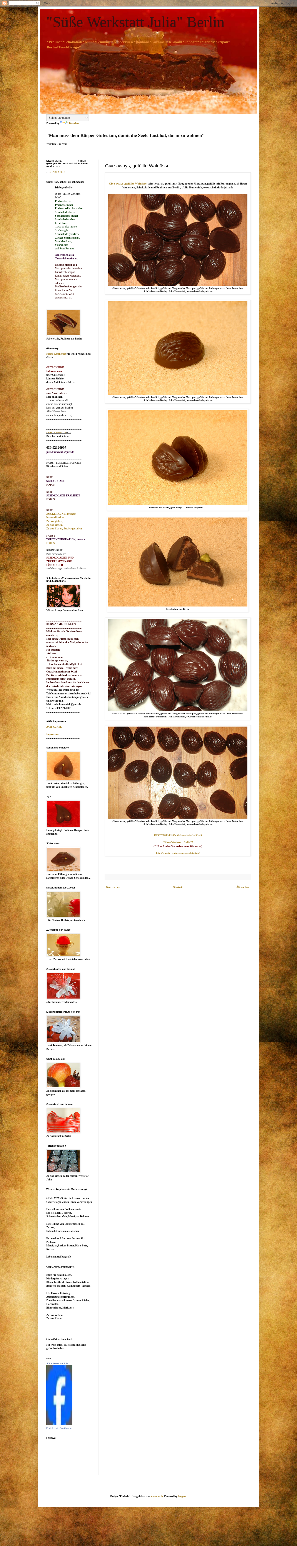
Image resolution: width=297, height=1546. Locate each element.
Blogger (182, 1496)
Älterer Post (243, 887)
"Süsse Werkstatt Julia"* (178, 842)
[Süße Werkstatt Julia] (59, 1424)
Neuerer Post (113, 887)
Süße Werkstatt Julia (57, 1363)
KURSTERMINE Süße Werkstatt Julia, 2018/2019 (178, 835)
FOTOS (50, 499)
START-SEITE (57, 171)
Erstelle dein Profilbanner (59, 1428)
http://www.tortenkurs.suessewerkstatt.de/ (178, 853)
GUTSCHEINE (55, 367)
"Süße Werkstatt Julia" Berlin (135, 22)
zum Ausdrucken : (56, 393)
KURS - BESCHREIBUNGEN (63, 462)
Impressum (52, 734)
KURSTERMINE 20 (56, 432)
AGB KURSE (54, 726)
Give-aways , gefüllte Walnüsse (128, 183)
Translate (74, 123)
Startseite (178, 887)
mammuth (157, 1496)
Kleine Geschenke (56, 353)
